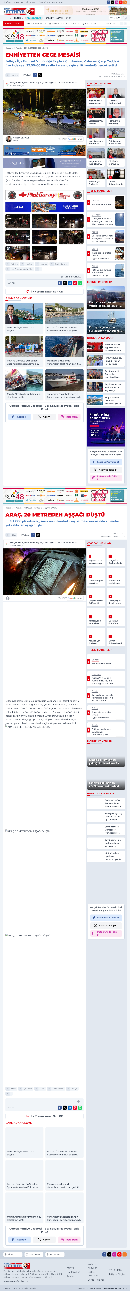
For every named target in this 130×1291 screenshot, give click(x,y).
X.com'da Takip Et (108, 470)
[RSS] (125, 2)
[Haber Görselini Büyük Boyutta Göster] (44, 112)
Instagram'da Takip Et (107, 477)
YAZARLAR (55, 1254)
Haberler (9, 48)
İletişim (31, 2)
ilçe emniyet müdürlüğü (21, 269)
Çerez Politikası (96, 1279)
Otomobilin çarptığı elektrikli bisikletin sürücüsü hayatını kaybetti (62, 23)
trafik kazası (58, 1089)
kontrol (29, 264)
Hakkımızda (73, 1272)
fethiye (14, 75)
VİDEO (117, 18)
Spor (68, 18)
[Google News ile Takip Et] (75, 139)
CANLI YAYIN (34, 1254)
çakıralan (28, 1089)
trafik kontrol (61, 264)
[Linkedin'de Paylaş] (70, 283)
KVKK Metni (115, 1270)
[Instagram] (116, 2)
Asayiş (59, 18)
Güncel (18, 18)
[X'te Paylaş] (40, 75)
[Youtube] (121, 2)
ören (42, 1089)
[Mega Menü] (5, 18)
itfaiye (74, 1089)
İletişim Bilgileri (117, 1274)
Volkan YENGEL (21, 139)
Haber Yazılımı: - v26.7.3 (102, 1288)
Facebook (21, 416)
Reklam (19, 2)
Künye (9, 2)
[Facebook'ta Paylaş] (35, 75)
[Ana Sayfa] (11, 18)
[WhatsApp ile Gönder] (80, 283)
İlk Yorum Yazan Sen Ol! (47, 291)
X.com (46, 416)
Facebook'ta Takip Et (108, 462)
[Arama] (125, 17)
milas (13, 535)
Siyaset (50, 18)
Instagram (72, 416)
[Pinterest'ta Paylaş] (75, 283)
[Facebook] (108, 2)
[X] (112, 2)
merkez (44, 264)
